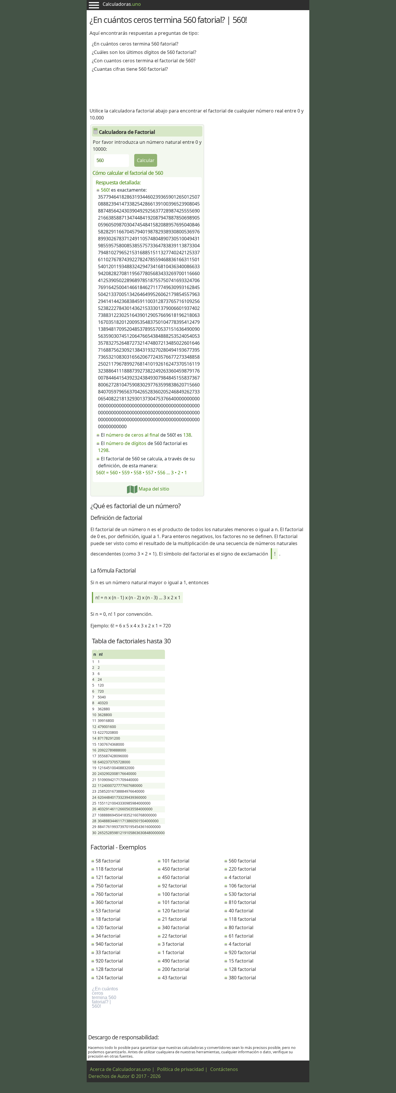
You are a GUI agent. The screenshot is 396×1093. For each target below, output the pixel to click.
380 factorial (242, 977)
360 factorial (109, 902)
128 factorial (109, 969)
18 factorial (108, 919)
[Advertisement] (198, 88)
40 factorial (241, 910)
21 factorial (174, 919)
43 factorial (174, 977)
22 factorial (174, 936)
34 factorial (108, 936)
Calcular (146, 160)
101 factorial (175, 861)
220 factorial (242, 869)
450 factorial (175, 869)
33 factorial (108, 952)
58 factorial (108, 861)
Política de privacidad (180, 1069)
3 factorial (173, 944)
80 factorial (241, 927)
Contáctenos (224, 1069)
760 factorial (109, 894)
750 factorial (109, 886)
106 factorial (242, 886)
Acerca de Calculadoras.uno (120, 1069)
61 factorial (241, 936)
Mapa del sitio (153, 489)
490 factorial (175, 961)
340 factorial (175, 927)
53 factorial (108, 910)
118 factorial (109, 869)
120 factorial (109, 927)
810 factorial (242, 902)
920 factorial (109, 961)
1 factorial (173, 952)
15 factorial (241, 961)
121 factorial (109, 877)
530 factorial (242, 894)
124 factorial (109, 977)
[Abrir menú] (94, 5)
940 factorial (109, 944)
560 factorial (242, 861)
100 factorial (175, 894)
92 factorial (174, 886)
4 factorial (240, 877)
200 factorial (175, 969)
